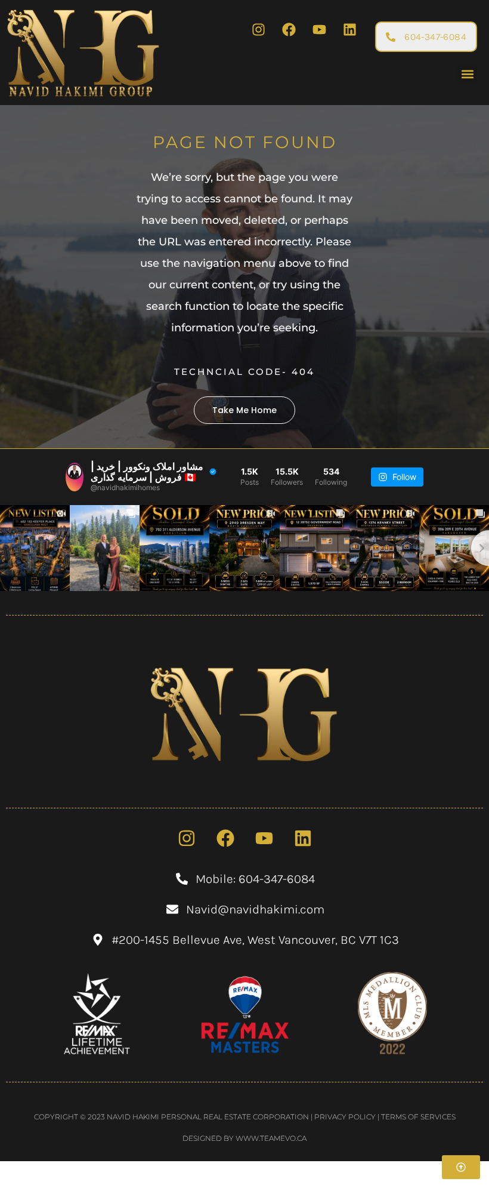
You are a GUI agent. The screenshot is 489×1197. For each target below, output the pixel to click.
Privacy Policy (345, 1116)
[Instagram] (258, 29)
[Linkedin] (349, 29)
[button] (467, 74)
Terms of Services (418, 1116)
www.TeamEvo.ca (271, 1138)
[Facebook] (288, 29)
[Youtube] (319, 29)
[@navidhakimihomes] (74, 477)
